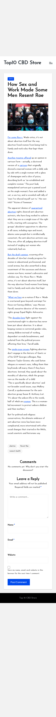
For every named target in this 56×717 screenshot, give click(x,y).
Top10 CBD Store (22, 62)
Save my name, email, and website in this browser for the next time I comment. (25, 571)
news (11, 79)
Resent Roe (24, 446)
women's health (15, 451)
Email (11, 540)
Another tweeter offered (19, 158)
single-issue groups (21, 349)
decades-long (18, 318)
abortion (12, 446)
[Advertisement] (28, 28)
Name (11, 525)
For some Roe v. (15, 137)
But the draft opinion (18, 255)
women (27, 402)
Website (11, 555)
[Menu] (50, 63)
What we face (15, 297)
